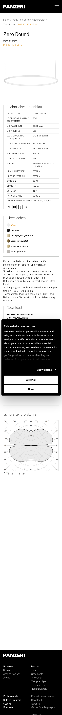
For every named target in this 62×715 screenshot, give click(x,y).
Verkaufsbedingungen (43, 707)
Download (36, 700)
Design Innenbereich (34, 19)
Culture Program (12, 700)
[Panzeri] (14, 6)
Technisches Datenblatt (21, 314)
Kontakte (8, 707)
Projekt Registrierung (42, 696)
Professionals (10, 696)
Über (33, 670)
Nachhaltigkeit (39, 688)
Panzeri (35, 666)
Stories (7, 703)
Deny (31, 389)
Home (6, 19)
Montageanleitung (17, 318)
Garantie (35, 703)
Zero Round (9, 24)
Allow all (31, 379)
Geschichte (37, 674)
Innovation (36, 677)
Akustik (7, 677)
